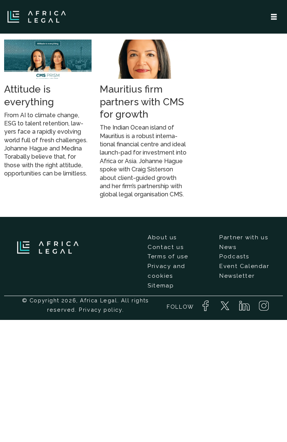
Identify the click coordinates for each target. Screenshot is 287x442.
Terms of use (168, 256)
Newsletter (236, 276)
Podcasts (234, 256)
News (227, 247)
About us (162, 237)
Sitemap (161, 285)
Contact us (165, 247)
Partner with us (243, 237)
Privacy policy (100, 309)
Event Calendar (244, 266)
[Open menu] (274, 17)
